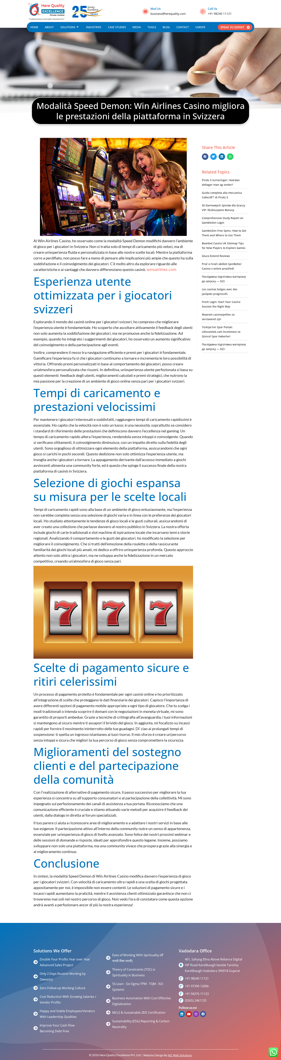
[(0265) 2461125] (181, 1000)
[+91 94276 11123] (181, 993)
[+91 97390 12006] (181, 986)
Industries (93, 27)
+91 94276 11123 (197, 994)
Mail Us (155, 9)
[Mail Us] (145, 11)
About (49, 27)
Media (136, 27)
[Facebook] (203, 1014)
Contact (182, 27)
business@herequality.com (168, 14)
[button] (205, 156)
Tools (152, 27)
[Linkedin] (182, 1014)
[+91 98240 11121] (181, 978)
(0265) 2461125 (195, 1000)
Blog (166, 27)
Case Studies (117, 27)
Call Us (212, 9)
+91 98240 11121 (220, 14)
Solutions (67, 27)
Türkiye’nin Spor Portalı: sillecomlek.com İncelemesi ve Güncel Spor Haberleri (221, 331)
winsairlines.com (161, 269)
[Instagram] (196, 1014)
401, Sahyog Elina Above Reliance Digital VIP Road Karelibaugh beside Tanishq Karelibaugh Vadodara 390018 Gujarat (213, 965)
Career (200, 27)
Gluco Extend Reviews (216, 256)
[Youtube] (189, 1014)
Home (34, 27)
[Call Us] (203, 11)
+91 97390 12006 (197, 986)
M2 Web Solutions (180, 1055)
